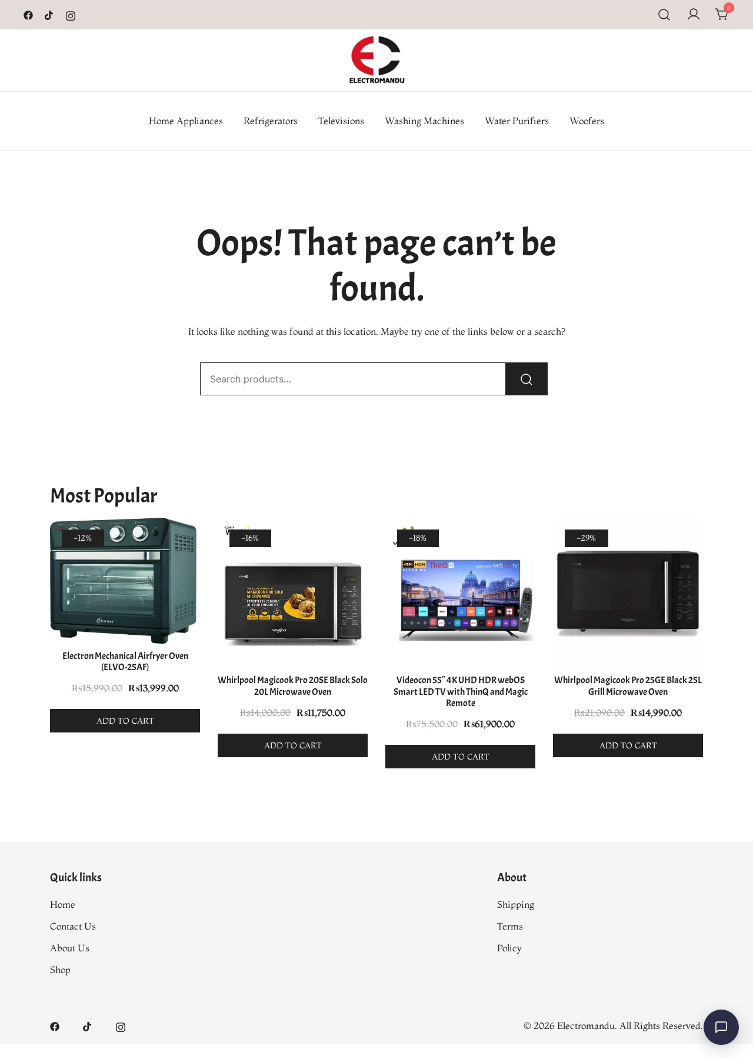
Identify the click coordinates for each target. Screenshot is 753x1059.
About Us (69, 948)
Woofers (586, 120)
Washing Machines (424, 120)
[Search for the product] (526, 378)
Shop (60, 969)
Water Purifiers (517, 120)
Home (62, 904)
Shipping (515, 904)
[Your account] (694, 14)
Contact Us (73, 926)
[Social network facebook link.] (28, 14)
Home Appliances (186, 120)
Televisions (341, 120)
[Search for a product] (664, 14)
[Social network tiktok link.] (49, 14)
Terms (510, 926)
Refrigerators (271, 120)
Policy (509, 948)
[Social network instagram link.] (70, 14)
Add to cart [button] (125, 720)
